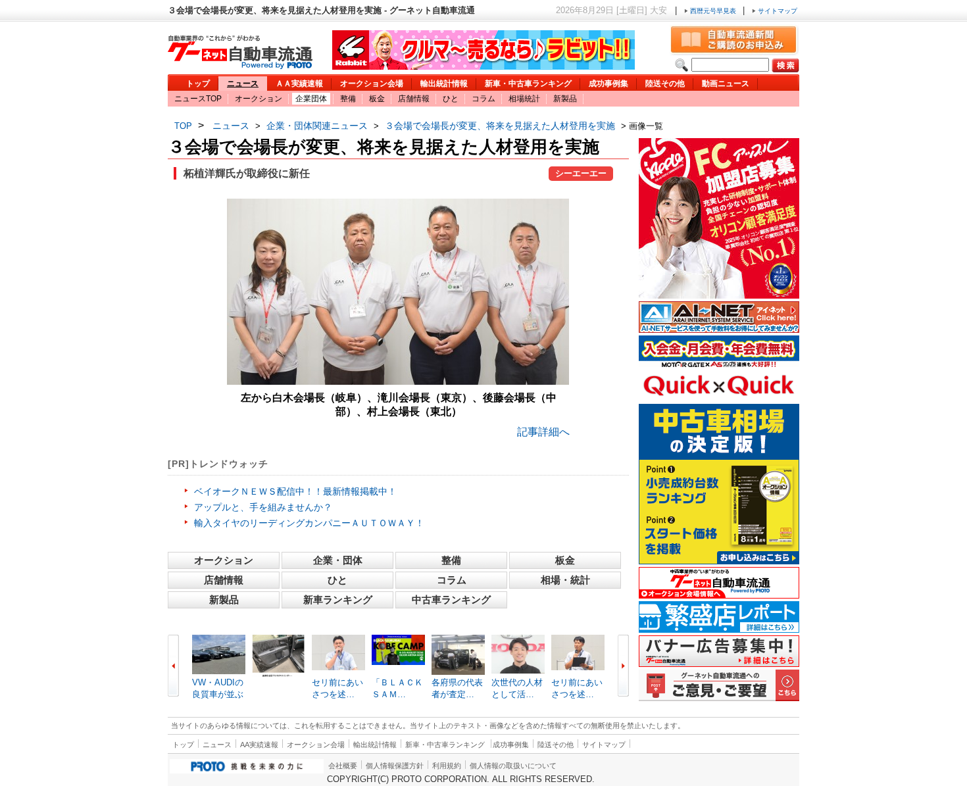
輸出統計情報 (444, 83)
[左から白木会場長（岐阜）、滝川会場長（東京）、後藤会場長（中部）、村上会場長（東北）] (398, 381)
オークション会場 (371, 83)
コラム (483, 98)
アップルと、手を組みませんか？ (263, 507)
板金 (377, 98)
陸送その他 (665, 83)
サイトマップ (776, 10)
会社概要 (342, 766)
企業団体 (311, 98)
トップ (198, 83)
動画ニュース (725, 83)
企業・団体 (337, 560)
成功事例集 (608, 83)
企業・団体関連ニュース (317, 125)
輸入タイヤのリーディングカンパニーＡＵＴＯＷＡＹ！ (309, 523)
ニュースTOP (198, 98)
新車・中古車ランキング (528, 83)
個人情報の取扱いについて (513, 766)
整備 (348, 98)
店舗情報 (414, 98)
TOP (183, 126)
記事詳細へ (543, 431)
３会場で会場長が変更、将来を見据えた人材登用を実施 (500, 125)
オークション (258, 98)
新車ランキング (337, 599)
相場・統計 (565, 579)
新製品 (565, 98)
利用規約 (446, 766)
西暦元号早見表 (713, 10)
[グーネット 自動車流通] (240, 65)
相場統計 (524, 98)
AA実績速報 (259, 745)
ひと (451, 98)
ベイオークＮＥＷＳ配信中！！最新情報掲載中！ (295, 491)
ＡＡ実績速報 (299, 83)
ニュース (243, 83)
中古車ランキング (451, 599)
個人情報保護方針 (395, 766)
